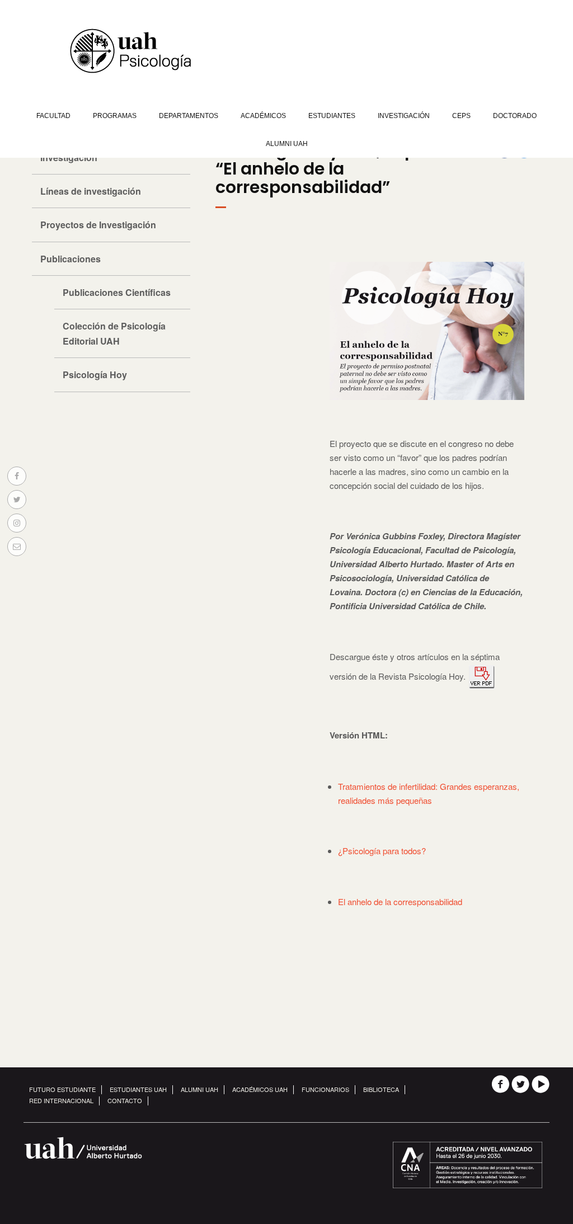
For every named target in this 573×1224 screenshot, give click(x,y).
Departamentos (188, 116)
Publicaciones (70, 258)
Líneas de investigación (90, 191)
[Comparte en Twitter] (16, 499)
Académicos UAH (260, 1089)
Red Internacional (61, 1100)
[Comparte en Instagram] (16, 523)
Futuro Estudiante (62, 1089)
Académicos (263, 116)
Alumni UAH (287, 144)
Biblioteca (381, 1089)
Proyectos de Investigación (98, 224)
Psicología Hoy (95, 374)
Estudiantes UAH (138, 1089)
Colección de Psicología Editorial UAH (114, 333)
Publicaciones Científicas (117, 292)
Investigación (404, 116)
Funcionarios (325, 1089)
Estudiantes (331, 116)
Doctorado (515, 116)
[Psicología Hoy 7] (482, 676)
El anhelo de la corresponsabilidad (400, 901)
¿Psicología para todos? (382, 850)
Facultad (53, 116)
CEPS (461, 116)
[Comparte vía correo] (16, 546)
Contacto (124, 1100)
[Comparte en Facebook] (16, 476)
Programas (115, 116)
